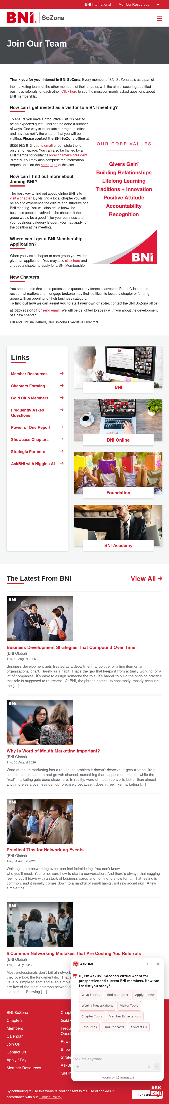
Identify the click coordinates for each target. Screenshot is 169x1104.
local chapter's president (68, 155)
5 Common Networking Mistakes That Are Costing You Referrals (74, 953)
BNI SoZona (17, 1012)
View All (144, 578)
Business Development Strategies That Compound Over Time (71, 647)
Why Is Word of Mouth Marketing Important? (53, 750)
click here (72, 260)
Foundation (118, 492)
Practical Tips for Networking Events (45, 849)
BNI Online (118, 440)
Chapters (15, 1020)
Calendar (15, 1036)
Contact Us (16, 1052)
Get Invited (70, 1073)
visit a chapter (20, 198)
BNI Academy (118, 545)
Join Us (13, 1044)
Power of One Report (30, 427)
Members (15, 1028)
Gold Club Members (29, 398)
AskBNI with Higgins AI (33, 463)
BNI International (98, 4)
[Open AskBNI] (156, 1091)
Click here (69, 91)
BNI (118, 387)
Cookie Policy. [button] (50, 1097)
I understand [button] (147, 1094)
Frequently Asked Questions (27, 412)
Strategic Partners (28, 451)
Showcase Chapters (30, 439)
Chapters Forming (28, 386)
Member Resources (134, 4)
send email (44, 145)
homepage (49, 164)
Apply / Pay (16, 1059)
